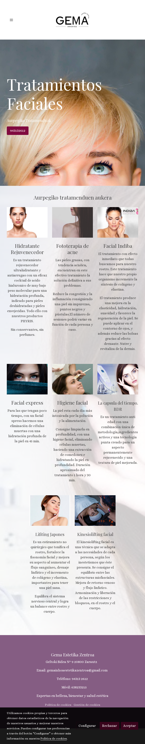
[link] (72, 20)
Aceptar (129, 726)
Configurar (87, 726)
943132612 (17, 130)
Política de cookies (58, 704)
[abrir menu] (11, 20)
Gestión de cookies (87, 704)
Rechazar (109, 726)
